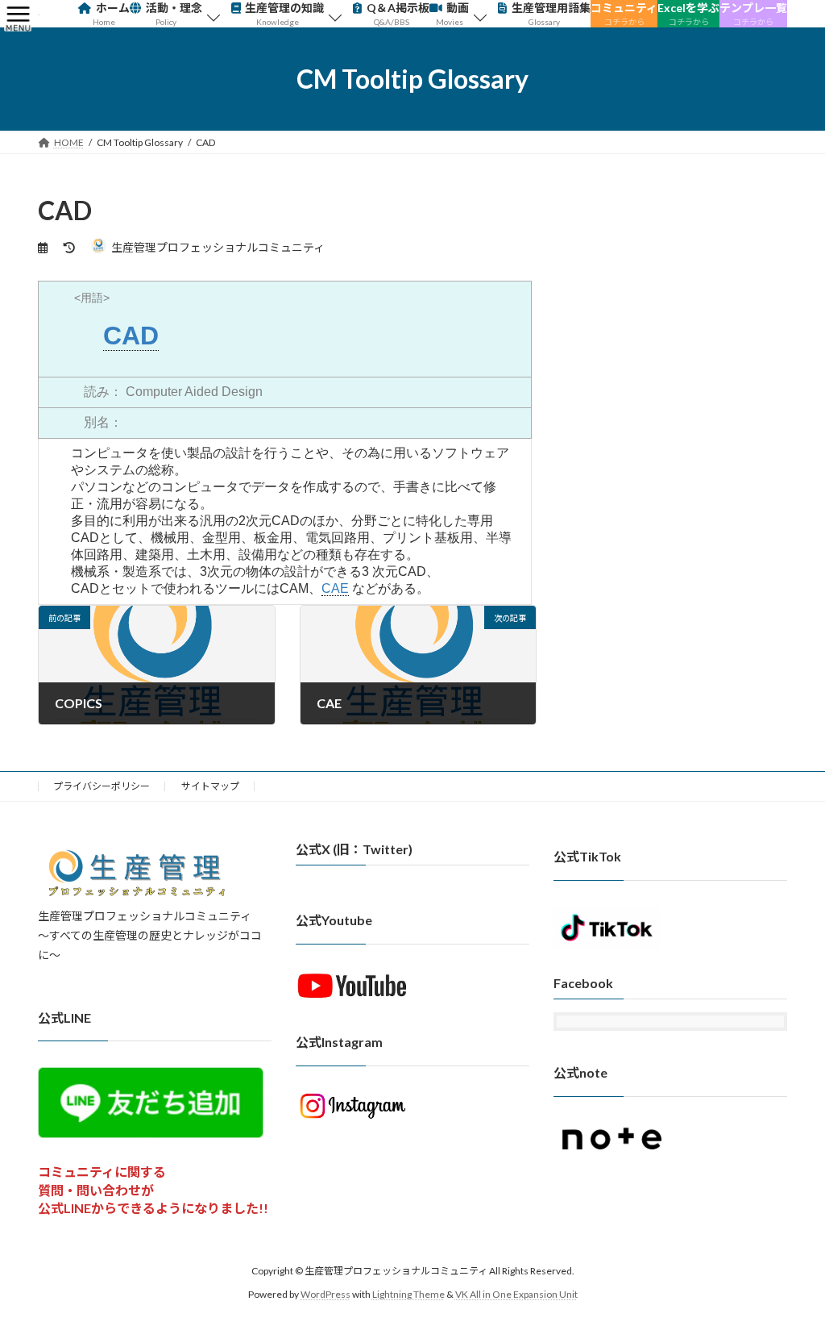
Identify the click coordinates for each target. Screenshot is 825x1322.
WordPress (325, 1293)
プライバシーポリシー (101, 786)
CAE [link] (335, 588)
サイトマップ (210, 786)
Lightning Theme (408, 1293)
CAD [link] (131, 335)
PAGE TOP (790, 1267)
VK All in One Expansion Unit (516, 1293)
